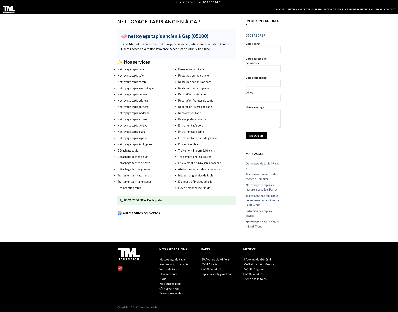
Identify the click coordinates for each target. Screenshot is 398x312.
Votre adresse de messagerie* (256, 61)
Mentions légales (255, 279)
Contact (390, 9)
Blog (379, 9)
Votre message (255, 107)
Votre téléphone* (256, 77)
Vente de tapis (169, 269)
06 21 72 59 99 (255, 35)
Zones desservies (171, 293)
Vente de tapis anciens (359, 9)
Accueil (281, 9)
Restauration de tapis (329, 9)
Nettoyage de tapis (300, 9)
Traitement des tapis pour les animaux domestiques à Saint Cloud (262, 200)
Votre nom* (253, 43)
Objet (249, 92)
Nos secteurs (168, 274)
